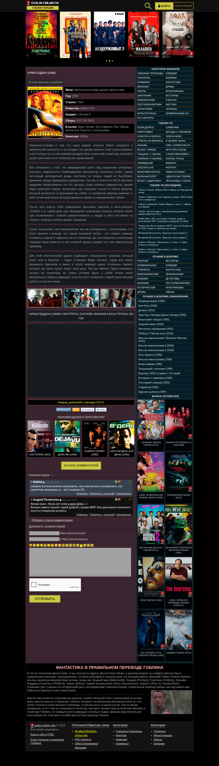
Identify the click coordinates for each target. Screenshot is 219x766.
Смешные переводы (150, 73)
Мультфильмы (175, 91)
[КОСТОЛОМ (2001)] (40, 439)
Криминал (143, 82)
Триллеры (143, 78)
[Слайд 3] (112, 61)
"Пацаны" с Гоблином (150, 154)
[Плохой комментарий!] (119, 482)
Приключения (146, 100)
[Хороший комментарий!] (116, 482)
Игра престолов (176, 149)
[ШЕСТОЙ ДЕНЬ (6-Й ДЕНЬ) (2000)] (121, 439)
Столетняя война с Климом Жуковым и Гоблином (179, 154)
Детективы (173, 278)
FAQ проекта (83, 739)
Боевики (171, 78)
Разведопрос (145, 127)
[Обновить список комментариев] (52, 475)
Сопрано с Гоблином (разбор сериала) (150, 158)
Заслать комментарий (81, 465)
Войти (165, 6)
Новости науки (175, 172)
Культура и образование (150, 136)
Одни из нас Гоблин (178, 176)
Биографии (144, 95)
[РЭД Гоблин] (109, 34)
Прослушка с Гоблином (179, 181)
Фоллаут (171, 167)
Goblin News (174, 136)
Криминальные (147, 265)
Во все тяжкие (146, 149)
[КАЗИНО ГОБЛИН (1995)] (94, 439)
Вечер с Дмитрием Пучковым (150, 181)
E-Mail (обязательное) (74, 539)
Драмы (170, 86)
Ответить (82, 493)
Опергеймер (145, 132)
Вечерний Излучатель (150, 172)
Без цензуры (145, 118)
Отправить (45, 599)
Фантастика (173, 82)
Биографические (148, 274)
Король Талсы (175, 158)
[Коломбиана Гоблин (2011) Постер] (75, 34)
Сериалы (171, 109)
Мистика (171, 104)
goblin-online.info (44, 725)
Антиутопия (144, 109)
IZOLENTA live (145, 167)
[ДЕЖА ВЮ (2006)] (67, 439)
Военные (143, 86)
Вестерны (172, 95)
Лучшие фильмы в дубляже (45, 82)
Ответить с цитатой (102, 493)
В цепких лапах (176, 141)
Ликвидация (145, 163)
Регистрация (183, 6)
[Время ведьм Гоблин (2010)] (41, 34)
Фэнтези (171, 100)
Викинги (171, 163)
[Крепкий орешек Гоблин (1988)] (143, 34)
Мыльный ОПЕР (147, 176)
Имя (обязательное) (72, 533)
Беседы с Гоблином (178, 132)
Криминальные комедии (179, 113)
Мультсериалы (146, 113)
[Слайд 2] (109, 61)
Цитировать (123, 493)
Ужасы (141, 91)
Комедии (171, 73)
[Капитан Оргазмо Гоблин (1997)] (177, 34)
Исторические (146, 287)
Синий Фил (172, 127)
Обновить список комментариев (52, 520)
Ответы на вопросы (150, 141)
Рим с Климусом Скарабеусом (179, 145)
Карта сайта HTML (42, 734)
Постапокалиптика (149, 104)
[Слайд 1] (106, 61)
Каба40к (142, 145)
